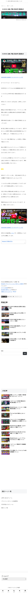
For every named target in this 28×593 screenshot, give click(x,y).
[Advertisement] (14, 35)
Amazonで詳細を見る (7, 241)
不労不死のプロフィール (7, 504)
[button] (25, 300)
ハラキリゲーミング (17, 296)
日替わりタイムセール (6, 291)
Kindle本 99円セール (6, 289)
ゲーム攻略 (5, 296)
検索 (2, 350)
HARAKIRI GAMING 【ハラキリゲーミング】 (12, 77)
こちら (12, 233)
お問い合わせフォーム (6, 497)
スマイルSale (4, 287)
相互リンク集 (4, 507)
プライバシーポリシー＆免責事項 (9, 501)
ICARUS (10, 296)
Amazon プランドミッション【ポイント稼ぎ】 (12, 283)
